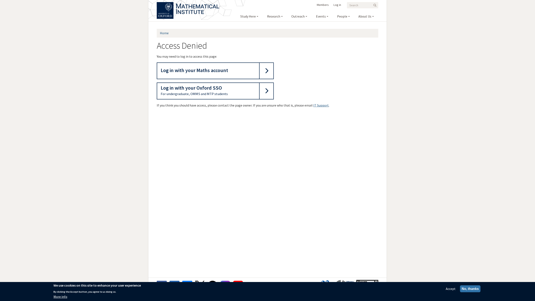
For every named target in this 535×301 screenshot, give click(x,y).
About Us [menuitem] (364, 16)
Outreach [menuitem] (298, 16)
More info (60, 297)
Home (164, 33)
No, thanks (470, 289)
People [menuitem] (342, 16)
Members (323, 5)
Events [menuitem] (321, 16)
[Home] (197, 4)
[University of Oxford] (165, 4)
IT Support (321, 105)
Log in (337, 5)
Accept (451, 289)
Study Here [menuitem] (248, 16)
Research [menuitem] (273, 16)
